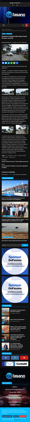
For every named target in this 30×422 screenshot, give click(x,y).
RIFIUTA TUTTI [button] (23, 416)
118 (6, 155)
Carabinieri (10, 155)
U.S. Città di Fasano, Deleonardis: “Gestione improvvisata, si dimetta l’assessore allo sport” (5, 338)
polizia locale (12, 157)
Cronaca (3, 33)
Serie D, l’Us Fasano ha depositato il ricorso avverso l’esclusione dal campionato (15, 188)
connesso (10, 174)
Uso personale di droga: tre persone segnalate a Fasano (15, 165)
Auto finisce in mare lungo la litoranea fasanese (15, 231)
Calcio (4, 194)
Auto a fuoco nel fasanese (5, 312)
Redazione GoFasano (6, 42)
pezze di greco (5, 157)
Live (26, 25)
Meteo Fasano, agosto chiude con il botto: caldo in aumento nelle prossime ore (5, 320)
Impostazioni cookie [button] (7, 416)
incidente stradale (22, 155)
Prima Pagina (9, 33)
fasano (15, 155)
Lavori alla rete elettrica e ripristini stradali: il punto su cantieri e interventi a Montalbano (5, 329)
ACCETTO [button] (16, 416)
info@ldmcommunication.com (15, 397)
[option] (15, 312)
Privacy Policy (17, 419)
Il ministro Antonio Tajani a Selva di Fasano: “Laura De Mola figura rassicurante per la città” (15, 210)
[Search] (23, 25)
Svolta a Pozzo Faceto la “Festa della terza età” (15, 160)
